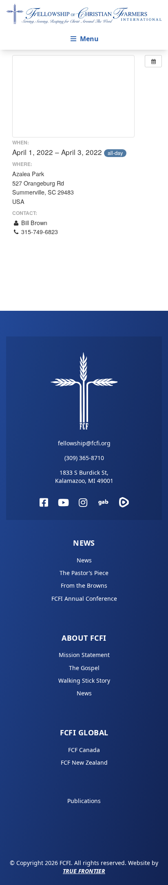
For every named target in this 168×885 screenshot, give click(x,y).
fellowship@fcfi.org (84, 443)
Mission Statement (84, 655)
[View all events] (153, 61)
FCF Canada (84, 750)
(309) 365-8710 (84, 458)
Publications (84, 801)
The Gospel (84, 668)
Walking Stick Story (84, 680)
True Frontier (84, 871)
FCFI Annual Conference (84, 598)
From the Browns (84, 585)
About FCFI (84, 638)
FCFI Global (84, 732)
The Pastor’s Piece (84, 573)
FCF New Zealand (84, 762)
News (84, 543)
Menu (89, 38)
